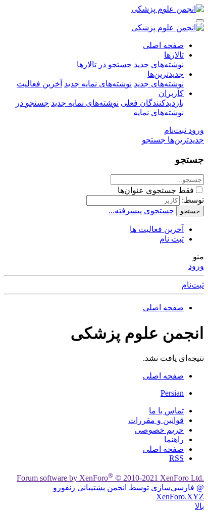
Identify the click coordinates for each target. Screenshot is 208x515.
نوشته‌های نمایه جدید (98, 83)
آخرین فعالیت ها (157, 229)
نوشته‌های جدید (159, 64)
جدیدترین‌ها (165, 74)
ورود (196, 266)
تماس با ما (166, 410)
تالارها (174, 55)
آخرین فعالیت (39, 83)
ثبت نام (172, 239)
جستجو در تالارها (104, 64)
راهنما (174, 439)
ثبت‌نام (193, 284)
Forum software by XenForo (110, 478)
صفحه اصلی (163, 45)
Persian (172, 393)
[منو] (200, 20)
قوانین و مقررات (156, 420)
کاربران (171, 93)
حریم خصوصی (159, 430)
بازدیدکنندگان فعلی (152, 103)
